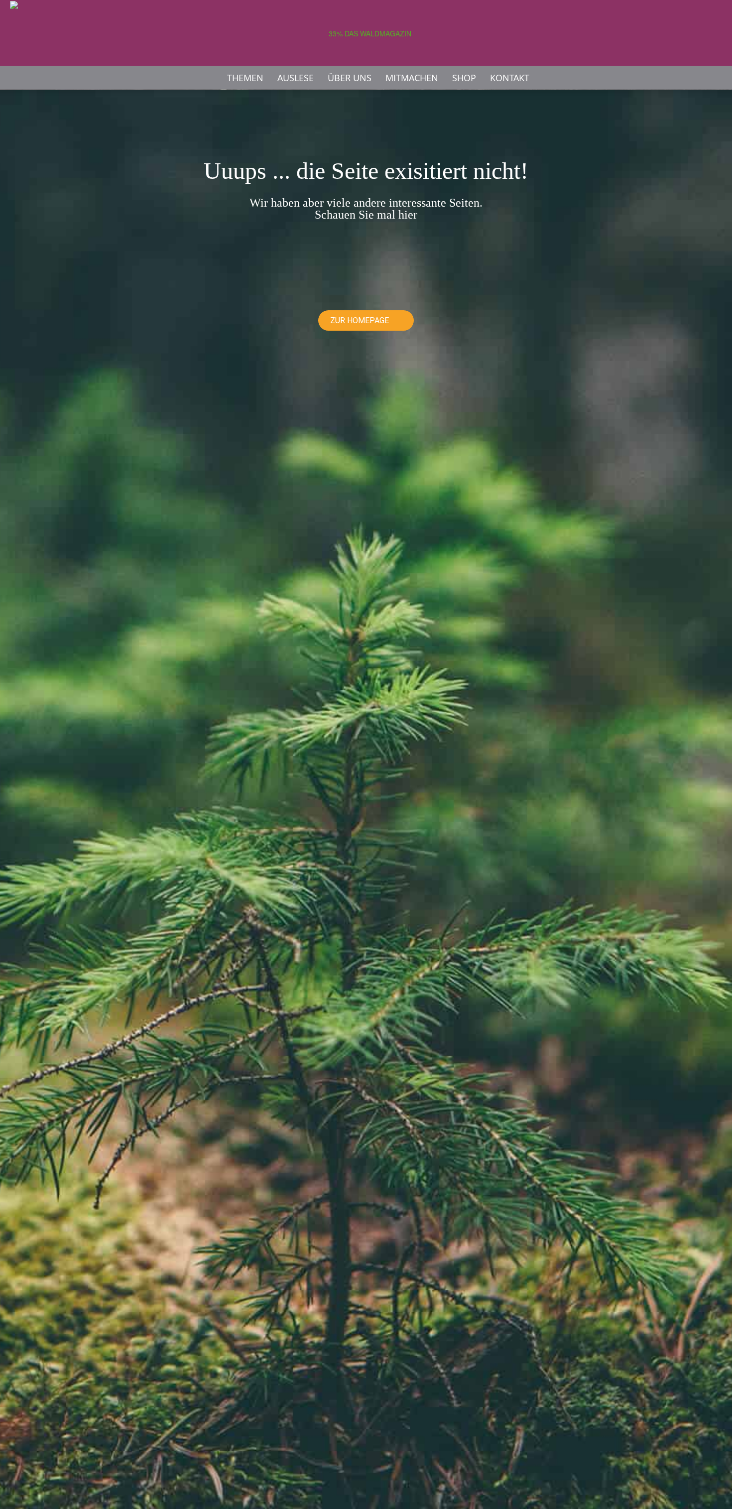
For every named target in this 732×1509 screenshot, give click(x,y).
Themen (245, 78)
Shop (464, 78)
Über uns (349, 78)
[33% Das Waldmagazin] (366, 33)
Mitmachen (411, 78)
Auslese (295, 78)
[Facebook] (697, 78)
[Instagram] (714, 78)
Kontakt (509, 78)
